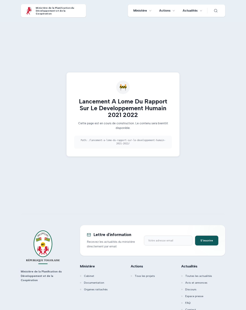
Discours (190, 289)
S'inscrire (206, 240)
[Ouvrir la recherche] (216, 11)
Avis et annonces (196, 282)
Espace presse (194, 296)
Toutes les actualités (198, 276)
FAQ (188, 303)
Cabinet (89, 276)
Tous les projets (145, 276)
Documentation (94, 282)
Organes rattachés (96, 289)
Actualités (190, 10)
